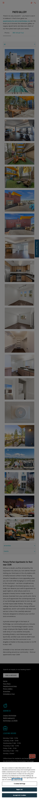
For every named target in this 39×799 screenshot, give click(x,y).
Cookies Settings (19, 784)
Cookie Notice (17, 780)
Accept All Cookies (19, 795)
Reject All (19, 789)
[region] (19, 780)
